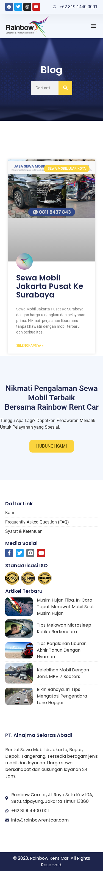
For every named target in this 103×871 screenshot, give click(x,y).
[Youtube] (36, 7)
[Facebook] (9, 7)
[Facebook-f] (9, 553)
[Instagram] (27, 7)
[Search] (65, 88)
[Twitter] (18, 7)
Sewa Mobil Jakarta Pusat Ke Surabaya (49, 286)
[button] (94, 26)
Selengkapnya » (30, 346)
